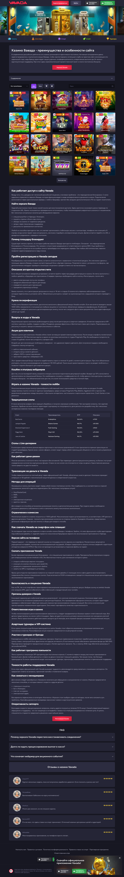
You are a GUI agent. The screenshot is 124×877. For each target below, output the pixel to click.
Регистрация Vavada (62, 719)
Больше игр (62, 180)
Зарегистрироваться (60, 3)
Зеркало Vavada (62, 67)
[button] (2, 21)
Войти (76, 3)
